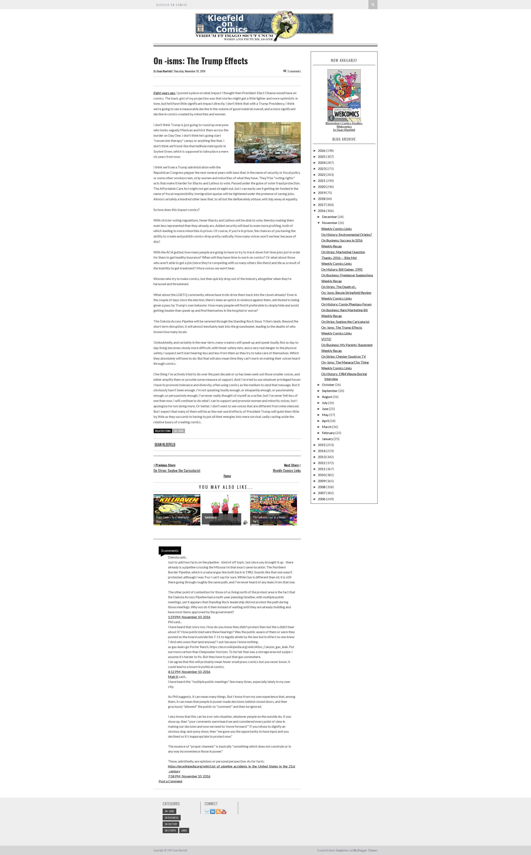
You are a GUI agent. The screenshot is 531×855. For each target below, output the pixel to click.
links (184, 830)
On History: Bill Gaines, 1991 (342, 269)
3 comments (294, 71)
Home (227, 475)
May (325, 415)
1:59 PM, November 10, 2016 (189, 617)
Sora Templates (338, 850)
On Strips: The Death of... (338, 287)
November (330, 223)
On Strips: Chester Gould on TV (343, 356)
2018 (322, 199)
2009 (322, 481)
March (327, 427)
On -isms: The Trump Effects (341, 327)
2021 (322, 180)
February (328, 433)
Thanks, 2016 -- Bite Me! (339, 258)
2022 (322, 174)
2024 (322, 162)
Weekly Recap (331, 246)
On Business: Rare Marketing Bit (344, 310)
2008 (322, 487)
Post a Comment (170, 781)
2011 (322, 469)
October (328, 385)
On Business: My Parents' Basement (347, 345)
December (330, 217)
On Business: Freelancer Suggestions (347, 275)
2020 (322, 187)
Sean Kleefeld (164, 71)
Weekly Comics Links (336, 229)
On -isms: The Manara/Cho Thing (345, 362)
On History (171, 824)
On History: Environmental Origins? (346, 234)
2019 (322, 193)
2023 (322, 168)
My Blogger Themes (365, 850)
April (326, 421)
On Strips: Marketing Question (343, 252)
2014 (322, 451)
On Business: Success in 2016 (342, 240)
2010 (322, 475)
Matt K (173, 677)
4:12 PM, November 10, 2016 (189, 672)
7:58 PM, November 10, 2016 (189, 776)
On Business (172, 817)
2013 (322, 457)
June (325, 409)
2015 (322, 445)
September (330, 391)
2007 (322, 493)
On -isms (179, 431)
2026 (322, 150)
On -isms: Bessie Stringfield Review (346, 292)
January (328, 439)
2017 (322, 205)
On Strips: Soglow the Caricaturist (345, 322)
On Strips (170, 830)
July (325, 403)
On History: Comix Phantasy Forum (346, 304)
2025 (322, 156)
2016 (322, 211)
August (327, 397)
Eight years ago (164, 93)
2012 (322, 463)
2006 (322, 499)
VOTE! (326, 339)
